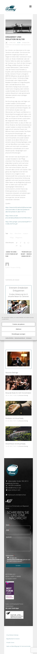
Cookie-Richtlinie (9, 338)
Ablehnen (18, 329)
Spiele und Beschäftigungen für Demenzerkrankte (18, 646)
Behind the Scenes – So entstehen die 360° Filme (11, 254)
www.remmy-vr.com (14, 490)
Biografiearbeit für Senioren (13, 639)
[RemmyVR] (10, 11)
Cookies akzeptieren (18, 324)
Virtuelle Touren (10, 642)
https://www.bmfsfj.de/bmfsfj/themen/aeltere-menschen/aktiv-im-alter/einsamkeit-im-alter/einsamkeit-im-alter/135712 (19, 209)
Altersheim (18, 233)
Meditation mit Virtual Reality (14, 418)
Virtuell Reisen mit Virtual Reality (15, 444)
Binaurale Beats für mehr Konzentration (18, 393)
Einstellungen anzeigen (18, 334)
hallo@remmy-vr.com (14, 488)
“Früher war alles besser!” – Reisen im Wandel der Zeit (26, 254)
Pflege (12, 237)
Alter (18, 42)
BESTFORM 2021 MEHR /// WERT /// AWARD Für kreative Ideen (13, 576)
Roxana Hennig (23, 395)
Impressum (29, 338)
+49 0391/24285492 (14, 485)
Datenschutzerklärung (19, 338)
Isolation (25, 233)
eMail (8, 530)
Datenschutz (10, 555)
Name (8, 525)
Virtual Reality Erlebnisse (12, 635)
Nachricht (8, 537)
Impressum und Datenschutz (17, 495)
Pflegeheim (18, 237)
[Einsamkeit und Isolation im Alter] (18, 27)
